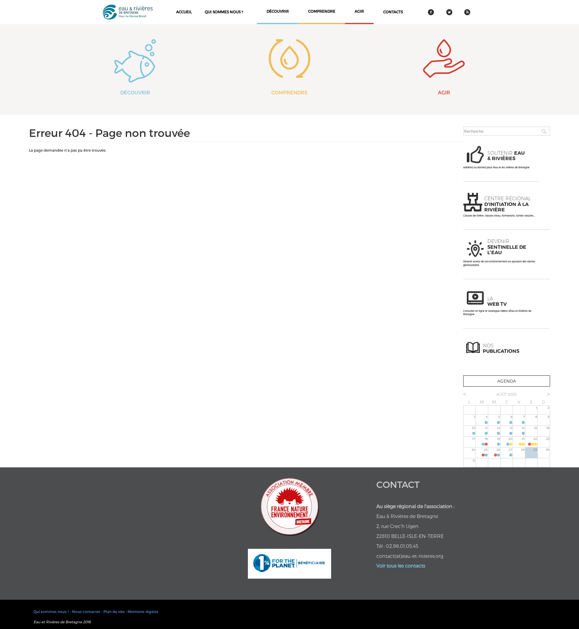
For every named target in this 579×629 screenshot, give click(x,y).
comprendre (321, 11)
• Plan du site (113, 611)
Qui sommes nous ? (224, 12)
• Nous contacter (85, 611)
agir (359, 11)
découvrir (278, 11)
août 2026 (506, 394)
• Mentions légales (142, 611)
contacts (393, 12)
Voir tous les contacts (400, 565)
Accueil (184, 12)
